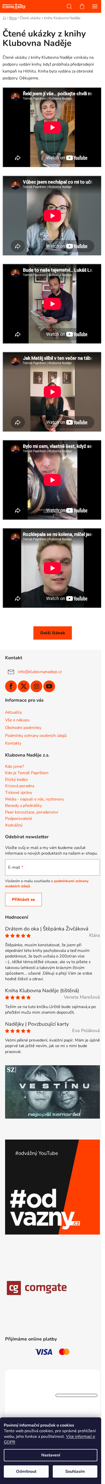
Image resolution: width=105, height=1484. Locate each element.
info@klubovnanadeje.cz (40, 672)
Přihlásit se (23, 899)
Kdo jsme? (14, 766)
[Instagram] (36, 686)
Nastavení (50, 1455)
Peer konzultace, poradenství (31, 812)
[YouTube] (49, 686)
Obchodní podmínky (23, 728)
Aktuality (13, 712)
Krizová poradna (19, 786)
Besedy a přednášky (23, 806)
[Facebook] (11, 686)
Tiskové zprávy (18, 793)
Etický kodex (16, 779)
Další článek (52, 633)
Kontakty (13, 743)
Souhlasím (75, 1471)
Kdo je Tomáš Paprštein (26, 773)
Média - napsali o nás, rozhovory (34, 799)
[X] (24, 686)
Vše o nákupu (17, 720)
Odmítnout (26, 1471)
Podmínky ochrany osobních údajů (36, 735)
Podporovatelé (18, 819)
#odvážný (13, 825)
